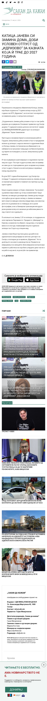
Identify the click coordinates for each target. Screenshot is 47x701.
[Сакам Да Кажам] (23, 16)
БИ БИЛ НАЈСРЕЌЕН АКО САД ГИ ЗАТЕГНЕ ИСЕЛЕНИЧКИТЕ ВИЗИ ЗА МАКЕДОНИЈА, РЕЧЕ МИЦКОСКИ (19, 574)
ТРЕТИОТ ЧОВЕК (8, 431)
